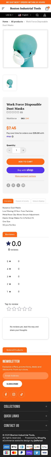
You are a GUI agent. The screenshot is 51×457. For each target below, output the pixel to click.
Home (5, 21)
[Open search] (37, 15)
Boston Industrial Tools (22, 435)
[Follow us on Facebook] (6, 394)
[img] (13, 112)
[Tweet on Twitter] (18, 185)
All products (17, 21)
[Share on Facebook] (8, 185)
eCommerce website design (16, 440)
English (25, 15)
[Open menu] (3, 9)
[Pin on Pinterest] (13, 185)
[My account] (44, 15)
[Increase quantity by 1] (23, 150)
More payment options (25, 176)
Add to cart (25, 161)
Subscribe (12, 384)
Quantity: (11, 145)
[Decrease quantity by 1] (9, 150)
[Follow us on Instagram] (13, 394)
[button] (13, 261)
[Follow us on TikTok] (21, 394)
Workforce (12, 118)
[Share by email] (23, 185)
